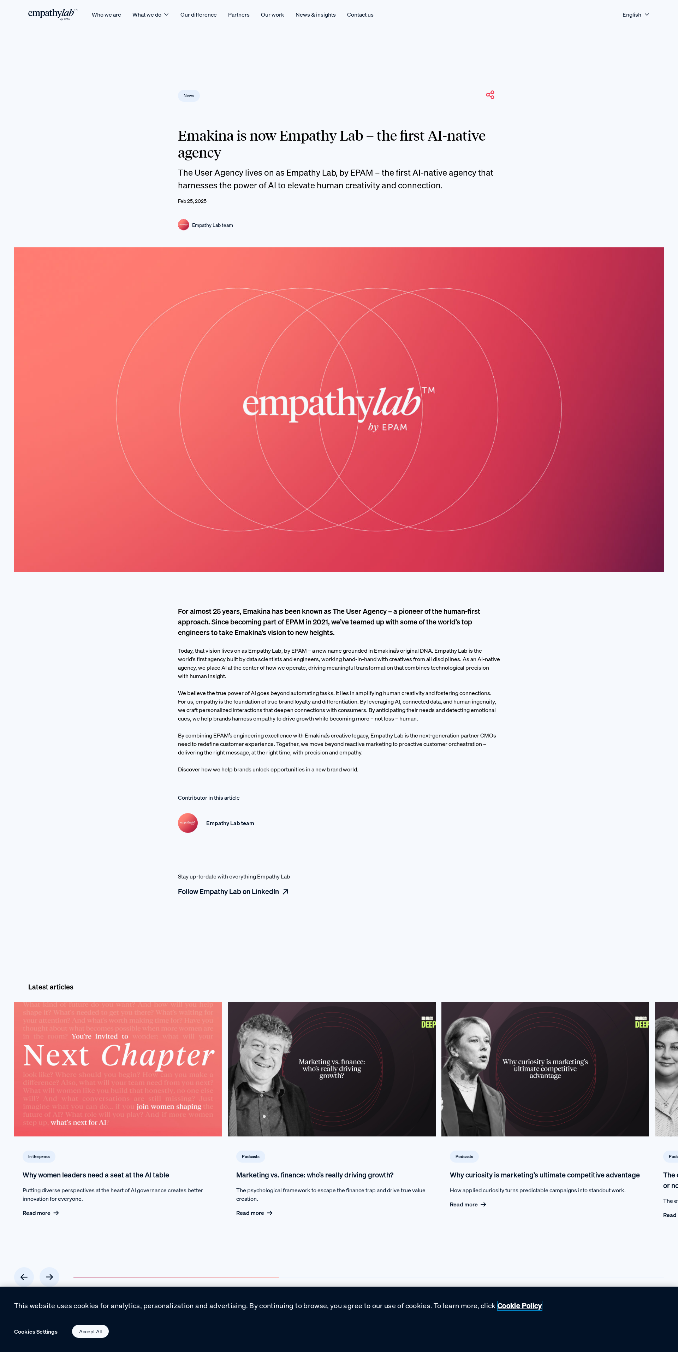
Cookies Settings (36, 1331)
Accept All (90, 1331)
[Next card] (49, 1277)
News (189, 95)
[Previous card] (24, 1277)
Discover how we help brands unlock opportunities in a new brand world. (268, 769)
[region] (339, 1319)
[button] (490, 95)
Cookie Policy (520, 1305)
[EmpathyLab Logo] (53, 14)
